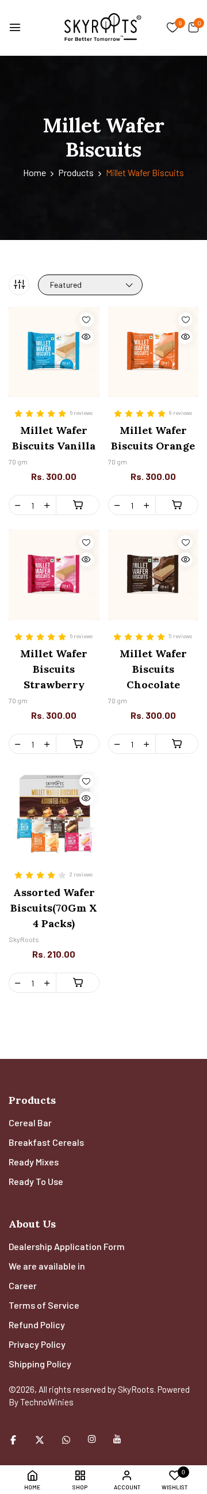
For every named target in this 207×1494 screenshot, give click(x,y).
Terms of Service (44, 1304)
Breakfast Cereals (46, 1142)
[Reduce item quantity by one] (18, 505)
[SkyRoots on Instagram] (92, 1439)
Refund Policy (37, 1324)
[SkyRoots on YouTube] (117, 1439)
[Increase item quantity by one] (47, 505)
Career (23, 1285)
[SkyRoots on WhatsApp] (66, 1439)
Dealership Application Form (67, 1246)
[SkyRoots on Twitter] (39, 1439)
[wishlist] (173, 28)
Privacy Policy (37, 1344)
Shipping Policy (40, 1363)
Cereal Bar (30, 1122)
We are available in (47, 1265)
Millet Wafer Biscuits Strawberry (53, 669)
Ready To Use (36, 1181)
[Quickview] (86, 337)
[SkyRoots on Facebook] (13, 1439)
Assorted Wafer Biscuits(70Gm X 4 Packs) (53, 908)
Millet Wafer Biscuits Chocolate (153, 669)
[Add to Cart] (77, 505)
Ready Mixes (34, 1161)
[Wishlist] (86, 319)
